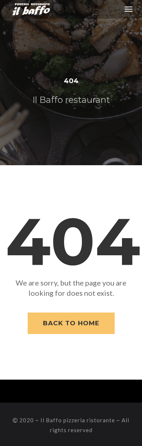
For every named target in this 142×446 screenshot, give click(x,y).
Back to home (71, 323)
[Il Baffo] (28, 9)
